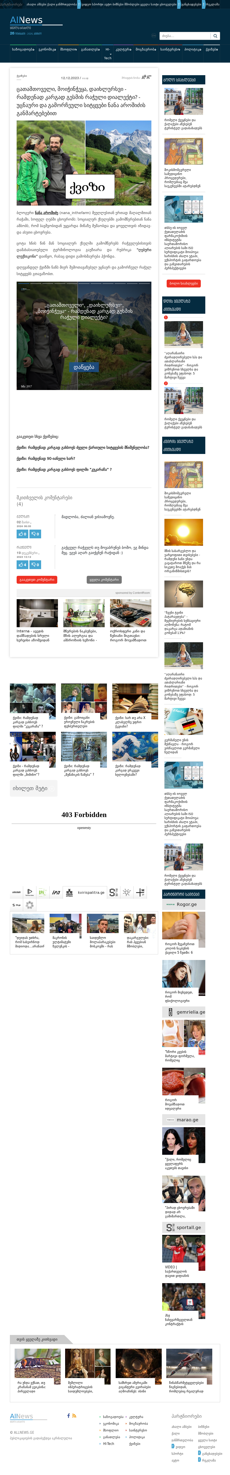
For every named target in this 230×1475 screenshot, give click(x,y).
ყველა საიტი (149, 4)
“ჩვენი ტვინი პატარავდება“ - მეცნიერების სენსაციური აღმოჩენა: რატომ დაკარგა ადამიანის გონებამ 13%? (182, 623)
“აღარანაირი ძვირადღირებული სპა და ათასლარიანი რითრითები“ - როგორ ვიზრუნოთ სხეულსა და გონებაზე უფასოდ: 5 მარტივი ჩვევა (183, 348)
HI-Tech (107, 54)
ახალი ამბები (36, 4)
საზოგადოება (23, 49)
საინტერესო (170, 49)
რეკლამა (212, 4)
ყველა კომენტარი (104, 580)
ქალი (51, 4)
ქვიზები (212, 49)
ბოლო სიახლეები (184, 283)
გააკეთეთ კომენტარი (37, 580)
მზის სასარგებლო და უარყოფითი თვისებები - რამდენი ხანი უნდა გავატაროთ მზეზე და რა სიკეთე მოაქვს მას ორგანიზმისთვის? (182, 561)
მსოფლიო (68, 49)
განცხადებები (191, 4)
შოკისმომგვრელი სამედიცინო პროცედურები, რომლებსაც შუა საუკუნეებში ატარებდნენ (182, 178)
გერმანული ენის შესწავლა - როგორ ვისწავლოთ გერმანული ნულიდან (182, 746)
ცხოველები (168, 4)
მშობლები (131, 4)
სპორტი (97, 4)
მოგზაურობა (146, 49)
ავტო (108, 4)
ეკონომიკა (47, 49)
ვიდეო (86, 4)
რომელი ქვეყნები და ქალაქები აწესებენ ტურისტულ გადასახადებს (183, 124)
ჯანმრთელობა (66, 4)
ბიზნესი (118, 4)
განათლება (90, 49)
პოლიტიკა (192, 49)
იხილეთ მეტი (31, 788)
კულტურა (123, 49)
